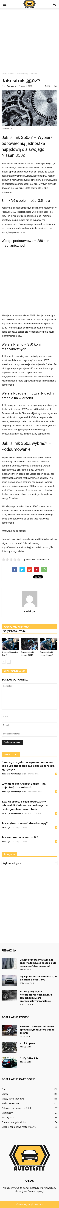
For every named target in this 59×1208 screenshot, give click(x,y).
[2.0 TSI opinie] (9, 1047)
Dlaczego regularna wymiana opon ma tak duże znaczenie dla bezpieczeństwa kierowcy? (28, 765)
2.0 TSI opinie (27, 1043)
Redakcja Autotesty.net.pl (14, 774)
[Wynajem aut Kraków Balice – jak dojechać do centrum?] (9, 980)
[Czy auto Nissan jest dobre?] (10, 644)
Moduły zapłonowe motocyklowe (19, 1126)
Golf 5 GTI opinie (29, 1058)
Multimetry (7, 1112)
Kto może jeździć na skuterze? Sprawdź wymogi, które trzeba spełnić (37, 1029)
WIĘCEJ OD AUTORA (14, 631)
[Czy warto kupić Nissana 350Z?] (29, 644)
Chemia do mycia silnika (14, 1122)
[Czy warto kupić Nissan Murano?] (48, 644)
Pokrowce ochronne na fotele (17, 1108)
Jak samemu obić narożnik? (20, 837)
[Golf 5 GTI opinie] (9, 1062)
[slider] (11, 559)
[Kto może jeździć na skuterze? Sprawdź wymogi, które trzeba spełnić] (9, 1030)
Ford (4, 1089)
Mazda (5, 1093)
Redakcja (11, 86)
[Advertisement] (29, 39)
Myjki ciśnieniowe (10, 1103)
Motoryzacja (8, 1117)
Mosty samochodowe (13, 1098)
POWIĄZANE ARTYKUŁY (16, 627)
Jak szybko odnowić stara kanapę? (25, 823)
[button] (54, 4)
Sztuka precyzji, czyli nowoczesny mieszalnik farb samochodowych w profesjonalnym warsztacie (25, 805)
